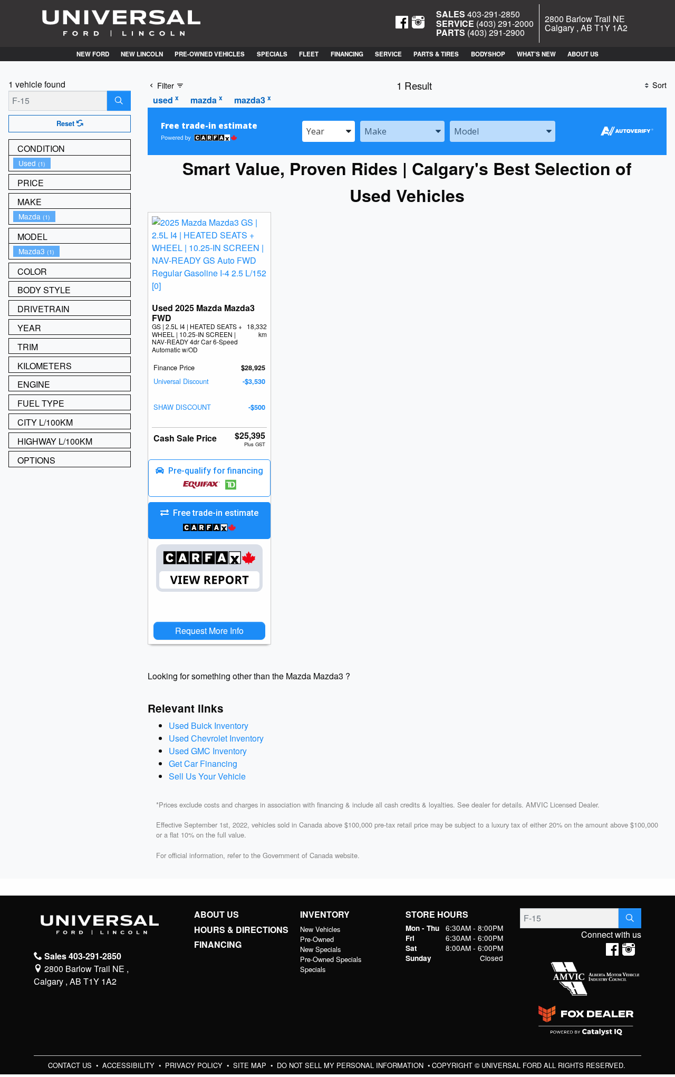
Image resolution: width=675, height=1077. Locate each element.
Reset (66, 123)
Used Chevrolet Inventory (216, 738)
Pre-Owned (317, 939)
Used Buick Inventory (208, 725)
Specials (312, 969)
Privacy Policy (195, 1065)
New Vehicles (320, 929)
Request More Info (209, 630)
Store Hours (437, 914)
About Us (216, 914)
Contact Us (71, 1065)
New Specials (320, 949)
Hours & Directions (241, 930)
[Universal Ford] (121, 22)
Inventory (325, 914)
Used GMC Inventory (208, 751)
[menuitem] (71, 163)
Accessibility (129, 1065)
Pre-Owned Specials (330, 959)
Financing (218, 944)
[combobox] (328, 131)
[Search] (119, 101)
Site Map (250, 1065)
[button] (92, 54)
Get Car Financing (203, 763)
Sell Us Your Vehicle (207, 776)
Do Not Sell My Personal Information (351, 1065)
